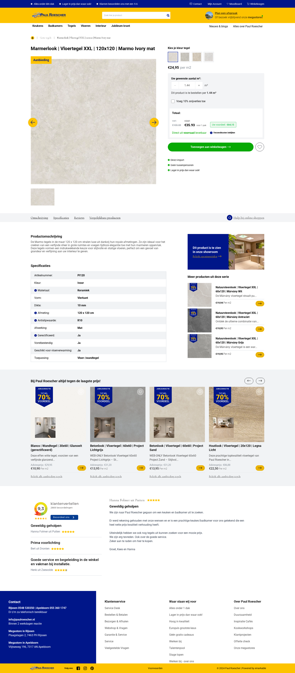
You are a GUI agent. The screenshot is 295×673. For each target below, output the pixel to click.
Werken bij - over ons (181, 661)
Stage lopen (176, 654)
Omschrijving (39, 218)
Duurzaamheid (243, 614)
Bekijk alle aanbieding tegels (46, 476)
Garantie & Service (116, 634)
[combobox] (136, 15)
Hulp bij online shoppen (249, 218)
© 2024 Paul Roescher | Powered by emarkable (241, 668)
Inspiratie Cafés (243, 621)
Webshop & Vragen (116, 628)
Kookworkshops (243, 628)
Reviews (79, 218)
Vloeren (85, 25)
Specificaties (61, 218)
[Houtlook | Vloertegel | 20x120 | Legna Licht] (223, 427)
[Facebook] (78, 668)
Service (109, 641)
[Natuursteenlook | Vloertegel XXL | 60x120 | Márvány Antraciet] (200, 320)
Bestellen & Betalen (116, 614)
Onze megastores (244, 648)
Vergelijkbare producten (105, 218)
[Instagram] (85, 668)
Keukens (37, 25)
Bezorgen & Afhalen (116, 621)
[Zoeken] (168, 15)
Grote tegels (45, 37)
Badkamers (55, 25)
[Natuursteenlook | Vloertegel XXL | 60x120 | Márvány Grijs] (200, 346)
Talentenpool (177, 648)
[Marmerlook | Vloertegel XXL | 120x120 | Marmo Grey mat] (185, 57)
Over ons (239, 608)
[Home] (48, 15)
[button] (32, 122)
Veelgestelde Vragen (117, 648)
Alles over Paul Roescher (248, 26)
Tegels (72, 25)
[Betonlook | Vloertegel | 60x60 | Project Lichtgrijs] (104, 427)
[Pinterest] (92, 668)
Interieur (101, 25)
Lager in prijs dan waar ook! (185, 614)
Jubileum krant (120, 25)
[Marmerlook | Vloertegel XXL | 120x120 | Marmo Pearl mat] (209, 57)
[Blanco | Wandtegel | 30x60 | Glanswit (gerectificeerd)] (45, 427)
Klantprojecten (242, 634)
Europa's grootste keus (182, 628)
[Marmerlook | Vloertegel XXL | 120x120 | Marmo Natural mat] (197, 57)
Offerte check (242, 641)
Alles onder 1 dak (179, 608)
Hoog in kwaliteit (179, 621)
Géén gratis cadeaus (181, 634)
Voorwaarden (155, 668)
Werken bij (175, 641)
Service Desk (112, 608)
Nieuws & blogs (218, 26)
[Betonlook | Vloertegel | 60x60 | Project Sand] (164, 427)
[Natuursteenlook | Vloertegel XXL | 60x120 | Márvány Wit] (200, 295)
